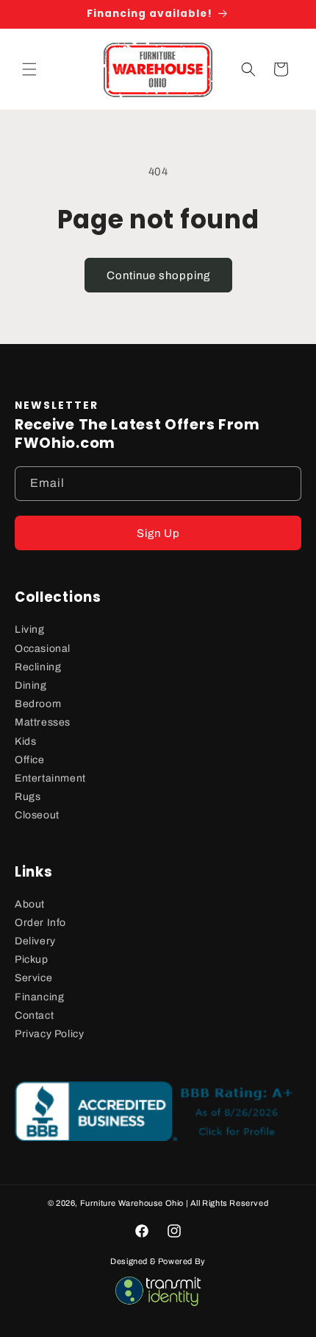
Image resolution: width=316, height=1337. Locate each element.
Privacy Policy (49, 1033)
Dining (31, 685)
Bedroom (38, 703)
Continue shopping (158, 275)
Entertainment (50, 778)
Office (30, 759)
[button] (29, 69)
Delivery (35, 941)
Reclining (38, 667)
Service (33, 977)
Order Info (40, 922)
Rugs (27, 796)
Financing (39, 997)
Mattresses (43, 722)
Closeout (37, 815)
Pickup (32, 959)
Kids (25, 741)
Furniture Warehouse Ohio (132, 1203)
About (30, 904)
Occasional (43, 648)
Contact (34, 1015)
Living (30, 629)
